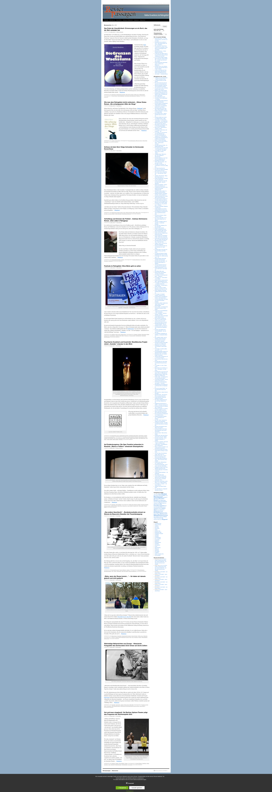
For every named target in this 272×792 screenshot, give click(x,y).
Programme (126, 335)
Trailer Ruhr (157, 550)
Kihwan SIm (124, 505)
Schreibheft (157, 543)
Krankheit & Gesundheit (133, 435)
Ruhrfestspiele (131, 328)
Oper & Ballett (118, 504)
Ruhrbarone (157, 541)
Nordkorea (111, 261)
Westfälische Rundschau (158, 519)
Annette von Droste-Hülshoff (128, 436)
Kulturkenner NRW (158, 532)
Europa (127, 637)
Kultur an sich (122, 212)
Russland (136, 637)
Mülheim (163, 508)
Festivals (113, 334)
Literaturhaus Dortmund (159, 533)
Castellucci (144, 763)
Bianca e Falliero (137, 504)
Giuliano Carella (107, 505)
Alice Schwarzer (141, 570)
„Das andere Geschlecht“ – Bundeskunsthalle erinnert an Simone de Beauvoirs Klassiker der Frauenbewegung (124, 513)
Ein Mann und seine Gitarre (109, 213)
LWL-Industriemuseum (116, 706)
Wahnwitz (145, 636)
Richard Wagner (157, 513)
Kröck (109, 764)
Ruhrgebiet (106, 142)
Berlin (159, 494)
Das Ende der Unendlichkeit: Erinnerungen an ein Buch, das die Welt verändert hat (125, 29)
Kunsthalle (158, 507)
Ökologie (138, 95)
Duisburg (156, 498)
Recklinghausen (118, 764)
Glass (148, 763)
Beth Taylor (131, 504)
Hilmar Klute (144, 140)
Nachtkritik (157, 534)
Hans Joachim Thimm (143, 436)
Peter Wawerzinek (141, 438)
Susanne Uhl (135, 505)
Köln (161, 507)
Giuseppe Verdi (156, 503)
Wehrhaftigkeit (144, 637)
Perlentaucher (157, 539)
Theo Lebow (141, 505)
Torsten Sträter (109, 439)
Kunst (155, 507)
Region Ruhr (117, 140)
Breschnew (123, 637)
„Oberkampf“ (140, 108)
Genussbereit (157, 528)
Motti (120, 335)
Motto (123, 335)
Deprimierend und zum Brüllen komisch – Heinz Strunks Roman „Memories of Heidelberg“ (161, 43)
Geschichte (113, 94)
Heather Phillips (114, 505)
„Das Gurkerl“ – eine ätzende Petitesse (161, 73)
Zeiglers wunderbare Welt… (159, 553)
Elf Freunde (157, 527)
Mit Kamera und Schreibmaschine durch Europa (130, 706)
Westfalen (121, 439)
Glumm (156, 529)
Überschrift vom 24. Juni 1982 (124, 616)
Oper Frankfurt (130, 505)
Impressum (136, 20)
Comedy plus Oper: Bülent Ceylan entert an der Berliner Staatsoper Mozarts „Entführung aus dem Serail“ (161, 55)
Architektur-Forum (158, 523)
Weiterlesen (122, 92)
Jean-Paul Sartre (125, 571)
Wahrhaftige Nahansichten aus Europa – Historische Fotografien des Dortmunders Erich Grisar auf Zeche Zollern (125, 644)
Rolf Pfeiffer (118, 515)
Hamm (163, 503)
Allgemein (113, 504)
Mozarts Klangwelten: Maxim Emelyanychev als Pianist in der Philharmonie (161, 64)
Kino (165, 503)
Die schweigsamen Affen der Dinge (135, 140)
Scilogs (156, 546)
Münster (127, 438)
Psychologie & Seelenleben (109, 436)
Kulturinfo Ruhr (157, 531)
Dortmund (136, 436)
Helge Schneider (118, 213)
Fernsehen (156, 501)
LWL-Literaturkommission (121, 438)
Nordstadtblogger (158, 537)
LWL (115, 438)
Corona (166, 495)
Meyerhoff (113, 764)
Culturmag (156, 525)
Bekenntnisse (114, 636)
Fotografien (109, 706)
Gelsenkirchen (164, 501)
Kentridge (106, 764)
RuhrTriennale (107, 337)
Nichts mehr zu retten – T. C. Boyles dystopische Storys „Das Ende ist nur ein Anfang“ (161, 39)
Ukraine (139, 637)
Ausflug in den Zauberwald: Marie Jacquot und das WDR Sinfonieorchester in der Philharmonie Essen (160, 71)
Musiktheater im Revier (158, 508)
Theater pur (157, 548)
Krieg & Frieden (134, 636)
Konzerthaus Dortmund (126, 213)
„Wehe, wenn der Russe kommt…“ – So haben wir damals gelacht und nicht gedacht (125, 577)
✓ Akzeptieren (122, 787)
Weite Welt (131, 704)
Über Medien (157, 551)
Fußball (159, 501)
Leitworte (117, 335)
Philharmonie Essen (158, 511)
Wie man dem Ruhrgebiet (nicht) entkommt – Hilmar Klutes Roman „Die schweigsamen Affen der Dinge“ (125, 103)
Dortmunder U (165, 497)
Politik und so (136, 94)
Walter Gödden (116, 439)
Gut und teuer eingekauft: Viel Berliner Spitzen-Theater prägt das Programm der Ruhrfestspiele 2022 (125, 713)
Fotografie (113, 704)
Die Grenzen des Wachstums (130, 95)
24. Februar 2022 (117, 637)
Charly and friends (158, 524)
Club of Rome (114, 95)
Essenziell (131, 783)
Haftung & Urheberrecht (128, 20)
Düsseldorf (161, 498)
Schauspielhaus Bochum (158, 516)
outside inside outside (134, 438)
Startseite (106, 20)
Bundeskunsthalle (107, 571)
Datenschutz (142, 20)
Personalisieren (129, 791)
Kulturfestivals (112, 335)
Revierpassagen (107, 770)
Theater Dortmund (157, 518)
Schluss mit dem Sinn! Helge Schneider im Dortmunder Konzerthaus (124, 148)
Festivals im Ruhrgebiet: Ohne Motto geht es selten (122, 266)
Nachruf (158, 509)
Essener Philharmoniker (162, 500)
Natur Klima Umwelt (129, 94)
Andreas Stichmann (136, 259)
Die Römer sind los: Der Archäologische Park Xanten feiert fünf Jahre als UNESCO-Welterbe (161, 67)
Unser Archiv (119, 20)
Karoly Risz (119, 505)
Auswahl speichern (137, 787)
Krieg (130, 637)
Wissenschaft (141, 94)
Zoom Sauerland (157, 555)
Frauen (115, 571)
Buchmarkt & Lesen (115, 435)
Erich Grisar (107, 697)
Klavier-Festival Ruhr (158, 504)
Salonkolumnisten (158, 542)
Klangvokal (144, 334)
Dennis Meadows (121, 95)
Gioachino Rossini (144, 504)
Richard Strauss (164, 512)
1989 (113, 637)
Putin (133, 637)
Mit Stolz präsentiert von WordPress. (161, 770)
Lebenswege (141, 435)
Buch (145, 44)
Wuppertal (164, 519)
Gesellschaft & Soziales (120, 94)
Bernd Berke (119, 105)
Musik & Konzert (129, 212)
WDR (162, 518)
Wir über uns (112, 20)
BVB (164, 495)
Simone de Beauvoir (132, 571)
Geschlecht (119, 571)
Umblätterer (157, 552)
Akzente (135, 334)
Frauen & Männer (122, 570)
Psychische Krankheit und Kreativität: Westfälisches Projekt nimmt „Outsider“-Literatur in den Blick (125, 343)
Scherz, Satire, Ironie (136, 212)
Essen (155, 500)
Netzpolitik (157, 536)
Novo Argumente (158, 538)
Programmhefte (132, 335)
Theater (126, 763)
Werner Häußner (120, 32)
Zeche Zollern (142, 706)
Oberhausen (162, 509)
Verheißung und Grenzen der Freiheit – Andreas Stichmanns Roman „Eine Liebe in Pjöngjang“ (125, 220)
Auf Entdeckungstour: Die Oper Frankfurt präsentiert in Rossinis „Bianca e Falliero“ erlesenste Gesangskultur (123, 445)
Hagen (160, 503)
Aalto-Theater (156, 494)
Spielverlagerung (158, 547)
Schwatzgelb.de (157, 545)
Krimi (165, 505)
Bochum (164, 494)
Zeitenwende (106, 638)
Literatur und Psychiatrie (108, 438)
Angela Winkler (139, 763)
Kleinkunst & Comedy (115, 212)
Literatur (113, 140)
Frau (112, 571)
